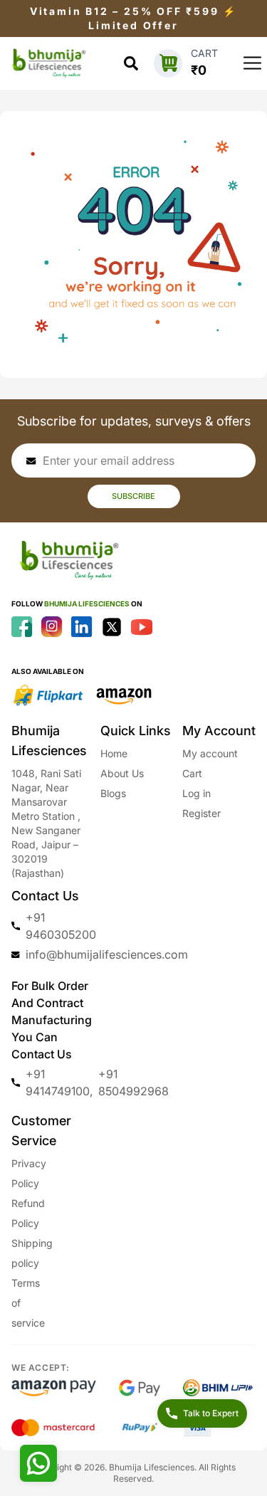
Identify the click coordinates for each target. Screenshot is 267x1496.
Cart (192, 773)
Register (201, 813)
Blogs (113, 793)
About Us (122, 773)
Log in (196, 793)
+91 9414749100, (59, 1082)
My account (210, 753)
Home (113, 753)
